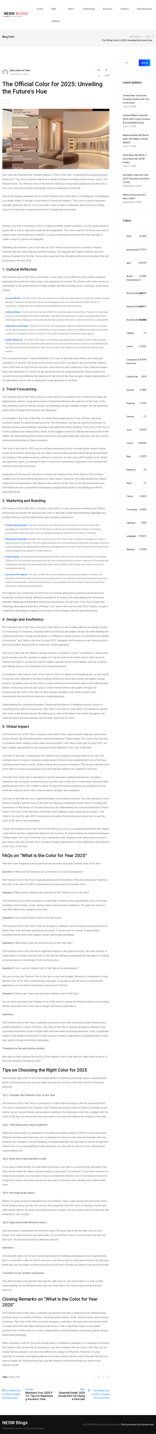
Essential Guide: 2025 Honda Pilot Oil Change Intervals (71, 1396)
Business (107, 9)
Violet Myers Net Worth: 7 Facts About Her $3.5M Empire (135, 159)
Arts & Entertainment (136, 278)
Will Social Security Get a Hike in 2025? (134, 197)
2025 (136, 236)
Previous (29, 1389)
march (136, 443)
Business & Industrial (136, 319)
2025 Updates (55, 15)
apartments (136, 249)
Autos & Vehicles (136, 293)
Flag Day (136, 403)
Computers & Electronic (136, 361)
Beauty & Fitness (136, 306)
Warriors (136, 549)
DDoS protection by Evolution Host (137, 1424)
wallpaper (136, 536)
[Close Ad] (79, 1432)
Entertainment (144, 9)
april (136, 263)
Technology (89, 9)
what (11, 1376)
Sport (136, 483)
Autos (71, 9)
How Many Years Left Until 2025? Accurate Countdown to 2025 (136, 179)
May (136, 456)
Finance (125, 9)
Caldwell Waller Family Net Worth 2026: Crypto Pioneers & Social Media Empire (136, 119)
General (136, 416)
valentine (136, 522)
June (136, 429)
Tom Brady (136, 509)
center (136, 346)
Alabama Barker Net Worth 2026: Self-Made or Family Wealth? (136, 139)
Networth (136, 469)
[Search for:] (134, 62)
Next (82, 1389)
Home (40, 9)
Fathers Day (136, 376)
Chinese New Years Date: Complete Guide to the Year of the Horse (136, 99)
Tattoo (136, 496)
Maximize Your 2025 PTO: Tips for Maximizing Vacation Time (39, 1396)
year (17, 1376)
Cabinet (136, 333)
